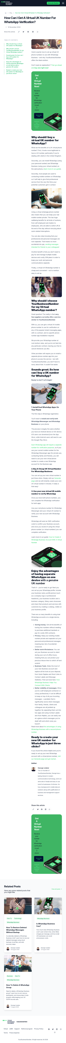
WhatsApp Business (13, 922)
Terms (6, 1033)
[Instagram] (60, 1029)
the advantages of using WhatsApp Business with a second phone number (46, 729)
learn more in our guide (52, 169)
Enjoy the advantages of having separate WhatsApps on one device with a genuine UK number (14, 64)
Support (17, 1029)
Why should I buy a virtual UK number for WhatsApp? (14, 44)
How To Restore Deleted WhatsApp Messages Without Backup (16, 929)
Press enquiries (14, 1033)
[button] (23, 32)
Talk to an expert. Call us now (36, 124)
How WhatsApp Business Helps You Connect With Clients (47, 682)
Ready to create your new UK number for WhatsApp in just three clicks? (14, 71)
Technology (17, 918)
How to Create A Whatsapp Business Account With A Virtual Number (46, 539)
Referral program (26, 1029)
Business (10, 976)
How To (9, 918)
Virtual (6, 1029)
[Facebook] (48, 1029)
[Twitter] (52, 1029)
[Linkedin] (56, 1029)
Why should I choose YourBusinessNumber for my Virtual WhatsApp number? (15, 50)
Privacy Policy (38, 1029)
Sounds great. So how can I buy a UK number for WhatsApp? (14, 56)
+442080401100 (21, 1022)
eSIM (11, 1029)
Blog (11, 13)
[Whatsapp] (54, 1032)
